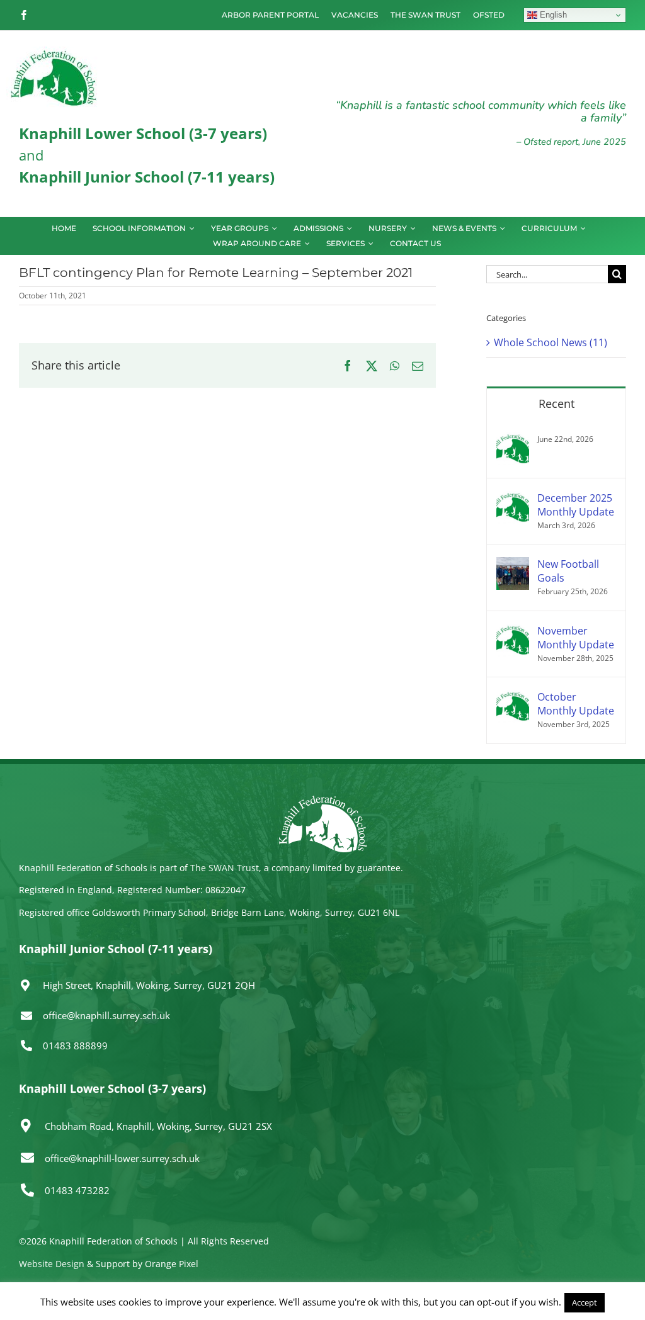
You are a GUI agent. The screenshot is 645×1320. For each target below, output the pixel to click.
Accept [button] (584, 1302)
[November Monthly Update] (512, 631)
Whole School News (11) (550, 342)
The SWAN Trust (224, 868)
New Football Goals (568, 571)
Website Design (51, 1264)
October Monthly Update (575, 704)
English (552, 15)
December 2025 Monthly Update (575, 505)
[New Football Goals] (512, 565)
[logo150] (53, 52)
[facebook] (24, 15)
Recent (556, 403)
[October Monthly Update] (512, 697)
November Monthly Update (575, 638)
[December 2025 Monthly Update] (512, 498)
